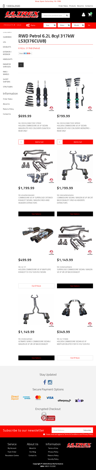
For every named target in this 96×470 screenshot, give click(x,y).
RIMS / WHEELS (6, 72)
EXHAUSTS (7, 47)
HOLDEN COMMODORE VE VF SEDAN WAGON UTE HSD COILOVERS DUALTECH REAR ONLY (34, 128)
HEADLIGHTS (7, 59)
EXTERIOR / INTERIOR (7, 53)
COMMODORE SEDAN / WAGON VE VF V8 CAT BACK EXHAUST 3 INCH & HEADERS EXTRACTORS (75, 200)
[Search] (67, 15)
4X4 (4, 42)
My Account (12, 448)
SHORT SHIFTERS (6, 80)
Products (72, 6)
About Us (80, 6)
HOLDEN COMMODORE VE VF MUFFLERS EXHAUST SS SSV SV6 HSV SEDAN (34, 270)
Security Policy (53, 459)
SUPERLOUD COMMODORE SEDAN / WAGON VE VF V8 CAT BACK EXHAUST (74, 270)
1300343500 (13, 6)
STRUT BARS (8, 86)
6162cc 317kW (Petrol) (29, 48)
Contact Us (89, 6)
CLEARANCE (7, 37)
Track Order (12, 452)
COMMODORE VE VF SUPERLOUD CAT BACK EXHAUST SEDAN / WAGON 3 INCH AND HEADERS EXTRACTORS (35, 200)
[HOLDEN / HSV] (51, 108)
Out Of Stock (36, 286)
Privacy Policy (88, 434)
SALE (19, 25)
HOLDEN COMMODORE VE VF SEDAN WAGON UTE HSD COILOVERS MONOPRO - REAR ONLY (73, 128)
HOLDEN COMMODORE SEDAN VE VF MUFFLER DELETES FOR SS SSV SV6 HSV (73, 342)
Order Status (63, 6)
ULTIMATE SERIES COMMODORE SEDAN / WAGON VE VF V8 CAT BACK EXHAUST (34, 342)
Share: (21, 53)
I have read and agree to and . (69, 434)
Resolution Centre (12, 455)
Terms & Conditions (71, 434)
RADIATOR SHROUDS (7, 65)
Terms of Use (53, 448)
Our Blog (32, 452)
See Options (36, 214)
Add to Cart (39, 142)
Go (89, 25)
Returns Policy (8, 109)
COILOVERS (7, 32)
